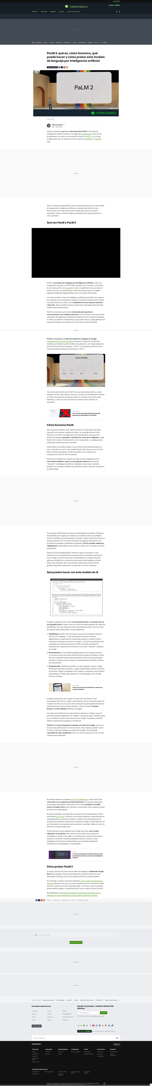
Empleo (49, 1020)
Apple (33, 1017)
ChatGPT (89, 139)
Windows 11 (65, 1020)
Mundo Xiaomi (35, 1062)
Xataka (34, 1051)
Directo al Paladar (75, 1051)
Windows (53, 11)
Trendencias (100, 1051)
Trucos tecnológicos (73, 11)
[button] (58, 125)
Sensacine (60, 1051)
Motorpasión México (87, 1072)
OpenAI (105, 42)
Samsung (49, 1017)
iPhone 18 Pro (99, 1000)
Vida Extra (47, 1054)
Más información (88, 1084)
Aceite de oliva (82, 42)
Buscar (117, 1038)
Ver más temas (37, 1026)
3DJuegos (47, 1051)
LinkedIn (109, 1025)
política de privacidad (98, 1016)
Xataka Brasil (35, 1074)
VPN (66, 883)
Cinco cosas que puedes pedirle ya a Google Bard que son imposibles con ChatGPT (86, 414)
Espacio (65, 1011)
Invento (74, 42)
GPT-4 (89, 136)
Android (61, 11)
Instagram (44, 11)
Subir (115, 1044)
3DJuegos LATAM (49, 1071)
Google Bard (86, 134)
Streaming (35, 1011)
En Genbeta (76, 411)
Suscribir (103, 1012)
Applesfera (34, 1056)
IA (100, 42)
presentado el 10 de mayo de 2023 (60, 341)
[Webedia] (116, 1)
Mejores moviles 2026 (48, 1000)
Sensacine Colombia (60, 1074)
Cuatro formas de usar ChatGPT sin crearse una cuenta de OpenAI (87, 688)
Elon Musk (58, 42)
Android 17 (69, 1000)
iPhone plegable (60, 1000)
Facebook (119, 12)
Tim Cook (51, 42)
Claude (76, 1000)
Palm (73, 900)
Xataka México (36, 1071)
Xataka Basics (76, 6)
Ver (77, 942)
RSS (103, 1025)
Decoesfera (100, 1054)
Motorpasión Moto (88, 1054)
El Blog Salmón (113, 1051)
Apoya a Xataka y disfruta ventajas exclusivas (103, 1031)
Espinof (60, 1054)
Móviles (34, 1014)
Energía (49, 1014)
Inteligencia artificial (83, 900)
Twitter (117, 12)
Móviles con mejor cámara (87, 1000)
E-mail (67, 67)
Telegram (99, 1025)
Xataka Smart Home (35, 1059)
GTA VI (96, 42)
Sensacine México (62, 1071)
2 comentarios (53, 67)
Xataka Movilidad (67, 1014)
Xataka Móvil (35, 1054)
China (45, 42)
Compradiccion (101, 1056)
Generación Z (66, 42)
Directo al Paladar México (75, 1072)
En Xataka (74, 851)
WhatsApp (35, 11)
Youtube (93, 1025)
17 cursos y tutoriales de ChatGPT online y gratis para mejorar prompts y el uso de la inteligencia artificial (87, 856)
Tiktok (112, 1025)
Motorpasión (87, 1051)
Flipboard (64, 67)
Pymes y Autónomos (113, 1054)
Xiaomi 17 (90, 42)
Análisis (49, 1011)
